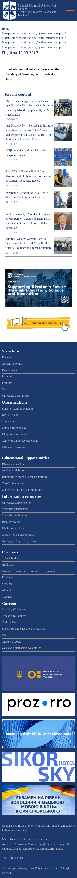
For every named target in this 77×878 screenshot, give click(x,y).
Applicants (8, 564)
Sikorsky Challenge (13, 609)
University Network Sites (16, 502)
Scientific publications (15, 509)
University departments (15, 395)
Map (4, 839)
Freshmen (7, 577)
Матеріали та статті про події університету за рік (32, 33)
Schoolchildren (11, 558)
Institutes (7, 376)
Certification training (14, 483)
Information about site (34, 839)
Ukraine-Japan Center (14, 434)
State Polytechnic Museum (17, 408)
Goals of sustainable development (21, 648)
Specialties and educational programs (23, 628)
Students (7, 584)
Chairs (5, 389)
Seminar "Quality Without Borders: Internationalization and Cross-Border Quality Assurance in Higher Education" (28, 243)
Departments (9, 370)
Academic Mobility (13, 470)
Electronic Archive (13, 528)
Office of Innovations (14, 447)
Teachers (7, 596)
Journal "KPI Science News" (18, 534)
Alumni (6, 590)
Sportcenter (8, 421)
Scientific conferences (15, 515)
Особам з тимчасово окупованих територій (29, 571)
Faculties (7, 382)
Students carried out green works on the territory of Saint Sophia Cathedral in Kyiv (32, 74)
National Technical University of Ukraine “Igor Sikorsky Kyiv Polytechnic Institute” (37, 10)
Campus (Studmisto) (14, 427)
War (4, 635)
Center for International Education (22, 489)
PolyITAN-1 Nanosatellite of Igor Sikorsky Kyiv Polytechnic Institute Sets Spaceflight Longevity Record (28, 176)
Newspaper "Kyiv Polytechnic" (20, 541)
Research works (11, 521)
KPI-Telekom (10, 415)
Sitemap (14, 839)
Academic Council (12, 363)
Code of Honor (11, 622)
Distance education (13, 464)
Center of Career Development (20, 440)
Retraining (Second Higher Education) (24, 476)
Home (5, 28)
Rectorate (7, 357)
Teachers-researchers (14, 615)
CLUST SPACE (11, 641)
